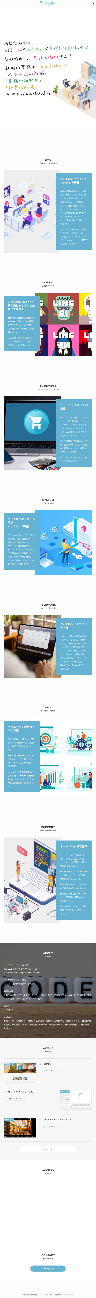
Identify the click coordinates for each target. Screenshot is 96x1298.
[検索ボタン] (93, 3)
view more (48, 1149)
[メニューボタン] (3, 3)
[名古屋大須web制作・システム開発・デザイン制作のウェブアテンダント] (48, 3)
